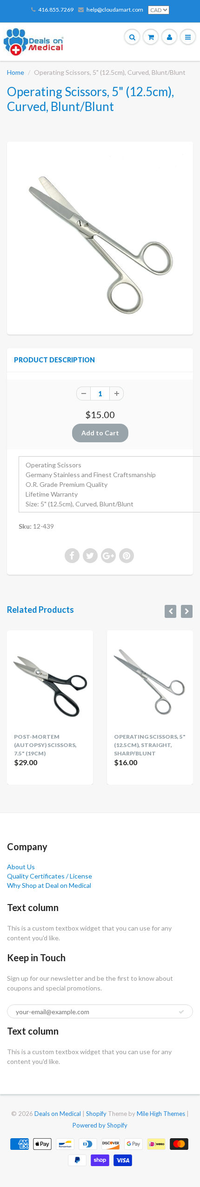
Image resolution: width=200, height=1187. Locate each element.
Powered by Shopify (100, 1125)
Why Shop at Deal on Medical (49, 885)
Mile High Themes (161, 1113)
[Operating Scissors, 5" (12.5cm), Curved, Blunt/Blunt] (100, 237)
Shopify (96, 1113)
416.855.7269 (55, 9)
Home (15, 72)
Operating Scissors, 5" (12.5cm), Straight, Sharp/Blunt (150, 745)
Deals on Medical (57, 1113)
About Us (21, 867)
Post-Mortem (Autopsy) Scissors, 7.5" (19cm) (45, 745)
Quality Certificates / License (49, 876)
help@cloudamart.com (115, 9)
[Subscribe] (181, 1011)
